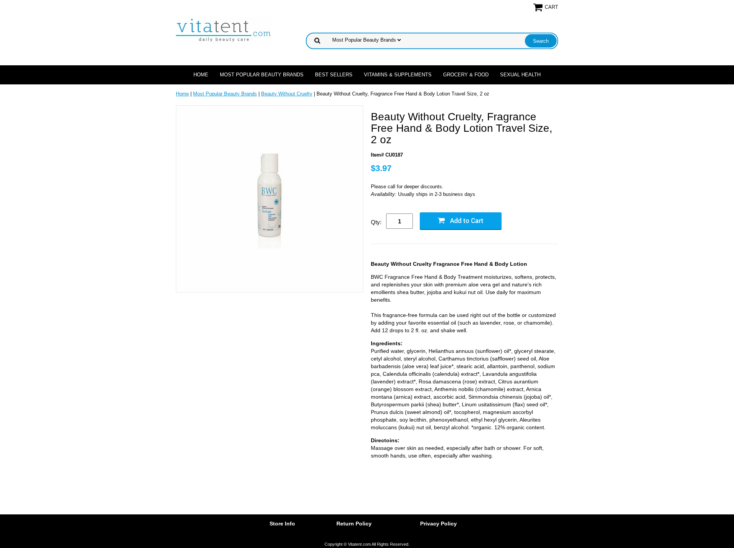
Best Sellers (333, 75)
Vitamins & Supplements (398, 75)
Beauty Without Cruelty (286, 94)
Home (200, 75)
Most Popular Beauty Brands (262, 75)
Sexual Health (520, 75)
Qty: (376, 222)
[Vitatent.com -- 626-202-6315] (223, 30)
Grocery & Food (466, 75)
